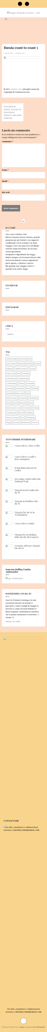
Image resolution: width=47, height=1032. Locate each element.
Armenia (23, 359)
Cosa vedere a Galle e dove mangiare (25, 458)
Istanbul (9, 393)
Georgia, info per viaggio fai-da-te (27, 547)
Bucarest (37, 364)
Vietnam (16, 422)
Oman (8, 403)
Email (5, 181)
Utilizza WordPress (10, 1027)
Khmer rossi (19, 393)
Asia (29, 359)
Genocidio (30, 383)
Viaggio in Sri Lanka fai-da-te (27, 491)
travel (21, 413)
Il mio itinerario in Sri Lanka (25, 469)
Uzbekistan (31, 418)
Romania (22, 403)
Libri (28, 393)
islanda (35, 388)
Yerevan (35, 422)
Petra (15, 403)
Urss (22, 418)
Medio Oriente (11, 398)
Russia (30, 403)
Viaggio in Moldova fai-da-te (26, 502)
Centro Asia (10, 373)
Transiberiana (11, 413)
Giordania (19, 388)
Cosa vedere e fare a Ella (27, 445)
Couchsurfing (11, 383)
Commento (7, 141)
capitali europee (21, 369)
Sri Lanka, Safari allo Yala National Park (27, 480)
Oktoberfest (33, 398)
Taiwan (35, 408)
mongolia (22, 398)
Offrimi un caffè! (13, 621)
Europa (21, 383)
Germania (9, 388)
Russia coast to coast (13, 408)
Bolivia (28, 364)
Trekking (29, 413)
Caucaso (33, 369)
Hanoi (28, 388)
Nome (5, 170)
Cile (18, 373)
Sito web (6, 192)
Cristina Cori (19, 53)
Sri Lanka (26, 408)
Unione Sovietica (12, 418)
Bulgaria (9, 369)
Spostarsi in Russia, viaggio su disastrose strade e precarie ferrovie (12, 112)
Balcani (21, 364)
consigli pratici (23, 378)
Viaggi (8, 422)
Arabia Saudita (11, 359)
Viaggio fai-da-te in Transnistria (25, 513)
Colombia (26, 373)
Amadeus (29, 1027)
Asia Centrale (11, 364)
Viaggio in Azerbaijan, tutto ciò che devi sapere (27, 535)
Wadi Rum (26, 422)
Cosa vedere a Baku (24, 523)
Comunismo (10, 378)
